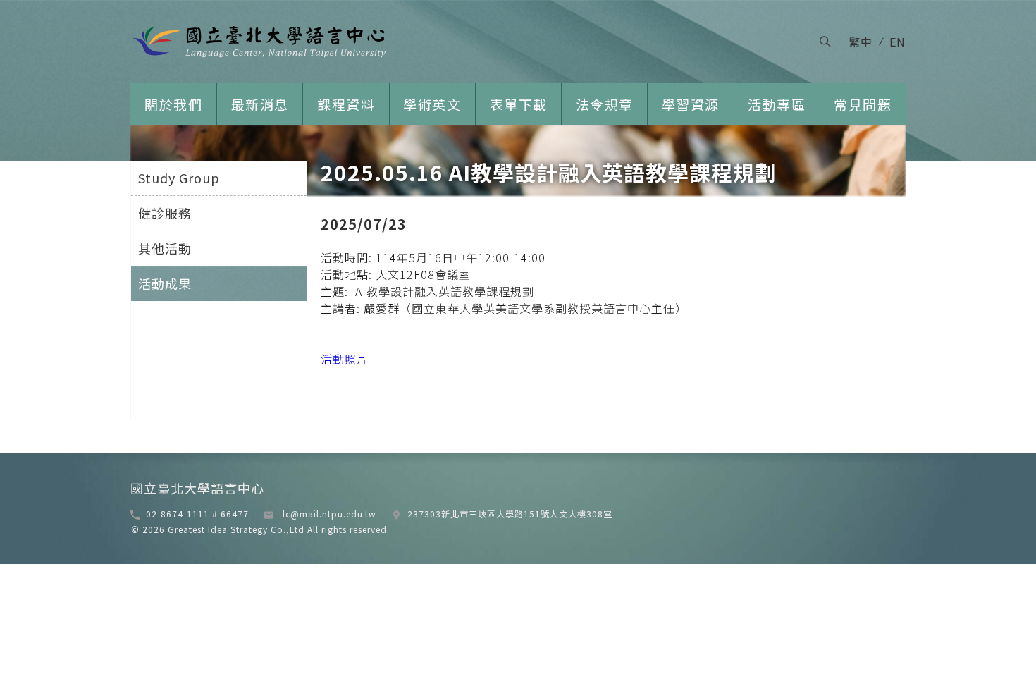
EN (897, 41)
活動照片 (345, 358)
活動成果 (165, 283)
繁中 (860, 41)
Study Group (179, 177)
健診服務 (165, 213)
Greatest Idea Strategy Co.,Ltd (234, 529)
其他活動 (165, 248)
